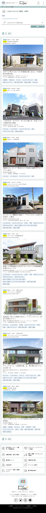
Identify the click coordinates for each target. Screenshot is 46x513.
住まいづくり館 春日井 (11, 90)
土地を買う (9, 465)
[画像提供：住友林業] (23, 391)
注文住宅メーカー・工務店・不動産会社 (12, 448)
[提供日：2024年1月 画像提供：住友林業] (23, 45)
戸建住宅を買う (32, 460)
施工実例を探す (32, 470)
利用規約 (29, 505)
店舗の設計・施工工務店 (12, 454)
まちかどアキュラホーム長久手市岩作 (14, 184)
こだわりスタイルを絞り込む (15, 22)
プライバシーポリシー (20, 505)
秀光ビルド (5, 92)
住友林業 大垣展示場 (10, 41)
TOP (2, 6)
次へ (9, 33)
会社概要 (11, 505)
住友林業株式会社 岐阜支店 (9, 43)
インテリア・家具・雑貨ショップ (13, 470)
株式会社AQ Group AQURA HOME (11, 185)
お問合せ (35, 505)
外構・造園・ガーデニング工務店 (35, 454)
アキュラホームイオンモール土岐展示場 (15, 335)
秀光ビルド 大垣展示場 (11, 139)
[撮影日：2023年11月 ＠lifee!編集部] (23, 143)
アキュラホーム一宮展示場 (12, 292)
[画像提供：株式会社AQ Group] (23, 295)
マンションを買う (33, 465)
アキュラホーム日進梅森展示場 (13, 235)
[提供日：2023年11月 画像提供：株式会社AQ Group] (23, 239)
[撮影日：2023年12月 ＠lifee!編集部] (23, 94)
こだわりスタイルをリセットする (9, 18)
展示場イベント (10, 460)
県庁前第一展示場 (9, 388)
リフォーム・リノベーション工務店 (35, 448)
